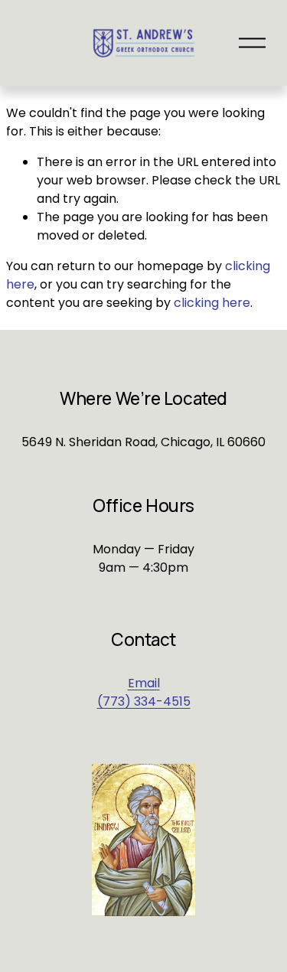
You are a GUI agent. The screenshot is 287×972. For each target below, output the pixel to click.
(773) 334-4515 (144, 701)
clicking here (212, 302)
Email (144, 683)
